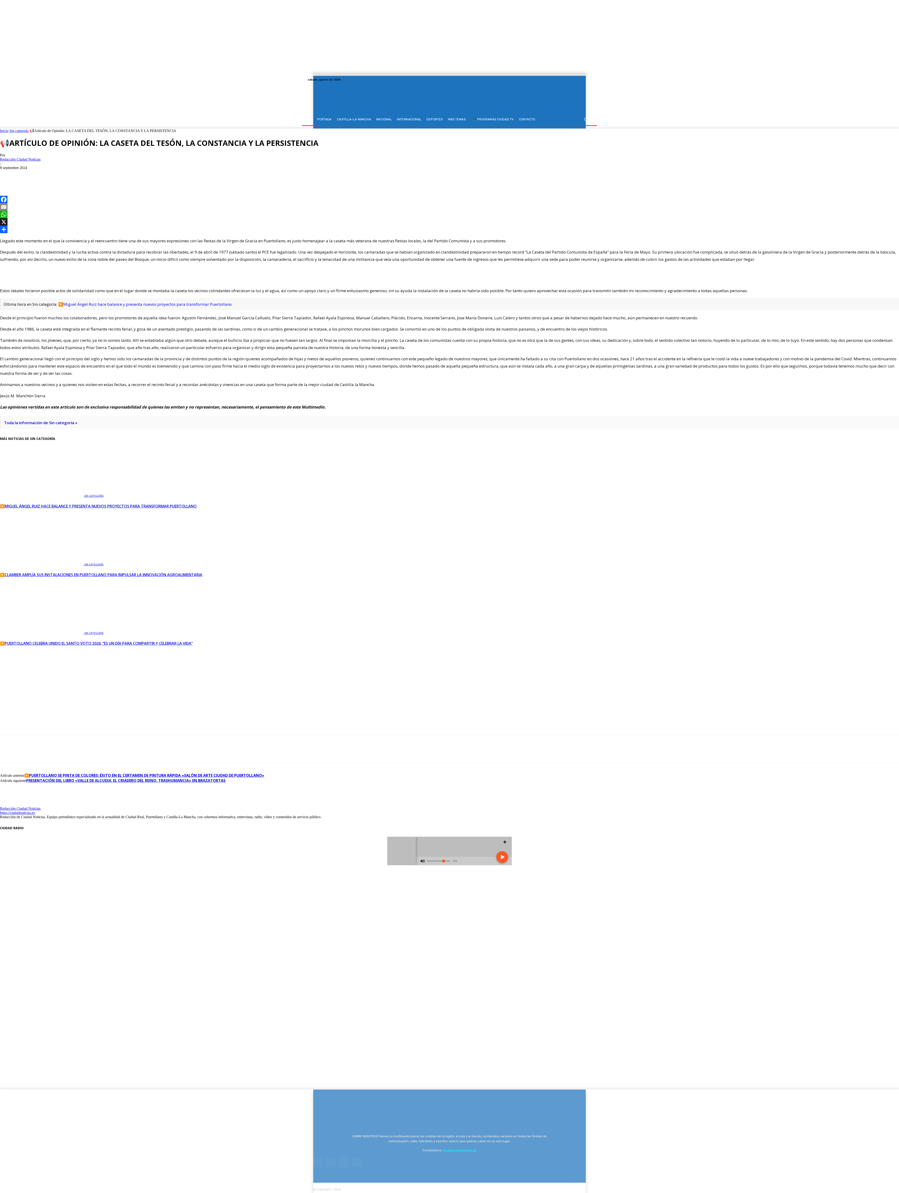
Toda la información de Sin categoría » (40, 422)
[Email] (449, 207)
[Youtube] (588, 79)
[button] (585, 119)
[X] (583, 79)
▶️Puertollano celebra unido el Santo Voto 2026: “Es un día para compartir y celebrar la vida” (96, 643)
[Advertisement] (449, 684)
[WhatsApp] (41, 175)
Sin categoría (19, 131)
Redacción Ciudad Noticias (20, 159)
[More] (58, 175)
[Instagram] (577, 79)
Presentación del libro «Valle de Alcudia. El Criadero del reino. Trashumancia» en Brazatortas (125, 780)
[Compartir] (449, 229)
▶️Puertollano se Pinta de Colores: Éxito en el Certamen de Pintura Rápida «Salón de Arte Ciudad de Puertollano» (144, 775)
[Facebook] (572, 79)
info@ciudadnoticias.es (460, 1150)
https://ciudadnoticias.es (17, 813)
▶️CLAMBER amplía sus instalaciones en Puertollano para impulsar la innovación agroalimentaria (101, 574)
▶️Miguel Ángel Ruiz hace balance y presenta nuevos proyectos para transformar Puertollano (145, 304)
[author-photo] (11, 804)
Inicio (4, 131)
